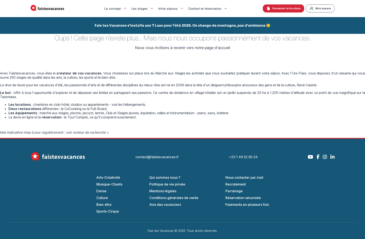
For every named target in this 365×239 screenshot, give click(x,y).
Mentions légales (162, 191)
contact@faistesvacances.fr (157, 157)
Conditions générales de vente (173, 198)
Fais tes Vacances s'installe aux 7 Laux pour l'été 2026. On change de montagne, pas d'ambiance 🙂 (182, 25)
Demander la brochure (286, 8)
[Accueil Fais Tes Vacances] (47, 8)
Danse (101, 191)
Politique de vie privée (167, 184)
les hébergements (131, 104)
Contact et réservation (204, 8)
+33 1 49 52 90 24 (243, 157)
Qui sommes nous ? (164, 177)
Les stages (139, 8)
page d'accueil (217, 47)
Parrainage (234, 191)
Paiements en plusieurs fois (247, 204)
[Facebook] (317, 157)
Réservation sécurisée (243, 198)
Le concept (112, 8)
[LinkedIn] (332, 157)
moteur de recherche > (91, 132)
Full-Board (98, 109)
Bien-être (104, 204)
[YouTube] (310, 157)
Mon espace (323, 8)
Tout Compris (77, 117)
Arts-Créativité (108, 177)
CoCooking (73, 109)
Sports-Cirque (107, 211)
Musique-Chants (109, 184)
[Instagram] (325, 157)
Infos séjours (168, 8)
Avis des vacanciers (165, 204)
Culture (102, 198)
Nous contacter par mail (244, 177)
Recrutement (235, 184)
